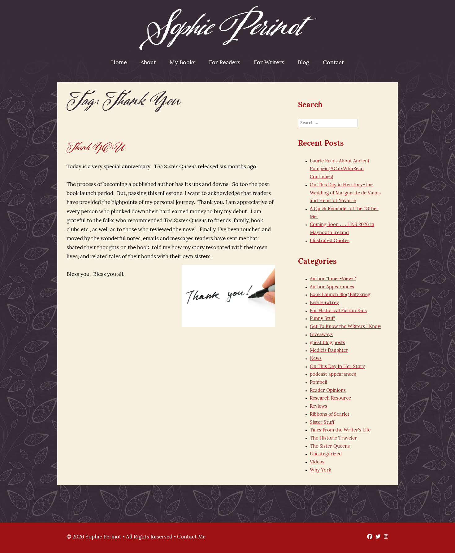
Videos (317, 462)
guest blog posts (327, 343)
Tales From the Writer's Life (340, 430)
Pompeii (318, 382)
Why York (320, 470)
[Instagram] (384, 537)
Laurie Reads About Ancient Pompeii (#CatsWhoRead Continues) (340, 169)
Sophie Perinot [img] (227, 28)
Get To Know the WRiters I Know (345, 327)
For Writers (269, 63)
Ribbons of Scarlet (329, 414)
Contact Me (191, 537)
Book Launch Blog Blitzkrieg (340, 295)
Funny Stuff (322, 318)
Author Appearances (332, 287)
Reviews (318, 406)
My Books (182, 63)
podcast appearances (333, 374)
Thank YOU (96, 147)
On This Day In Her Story (337, 367)
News (316, 358)
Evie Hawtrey (324, 303)
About (148, 63)
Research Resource (330, 398)
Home (119, 63)
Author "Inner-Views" (333, 279)
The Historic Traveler (333, 438)
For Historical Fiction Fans (338, 311)
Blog (303, 63)
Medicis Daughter (329, 350)
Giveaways (321, 335)
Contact (333, 63)
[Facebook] (368, 537)
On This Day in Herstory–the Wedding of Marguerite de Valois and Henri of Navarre (345, 193)
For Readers (224, 63)
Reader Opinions (328, 390)
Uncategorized (326, 454)
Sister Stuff (322, 422)
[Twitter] (376, 537)
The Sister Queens (330, 446)
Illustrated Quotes (329, 241)
